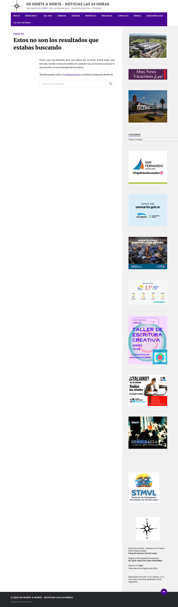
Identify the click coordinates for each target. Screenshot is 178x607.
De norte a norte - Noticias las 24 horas (46, 597)
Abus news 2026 (155, 16)
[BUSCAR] (111, 84)
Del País (48, 16)
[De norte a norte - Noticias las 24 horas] (89, 6)
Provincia (107, 16)
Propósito (90, 16)
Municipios (30, 16)
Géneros (61, 16)
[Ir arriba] (164, 592)
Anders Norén (26, 602)
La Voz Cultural (22, 23)
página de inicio (73, 74)
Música (137, 16)
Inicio (17, 16)
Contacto (123, 16)
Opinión (76, 16)
